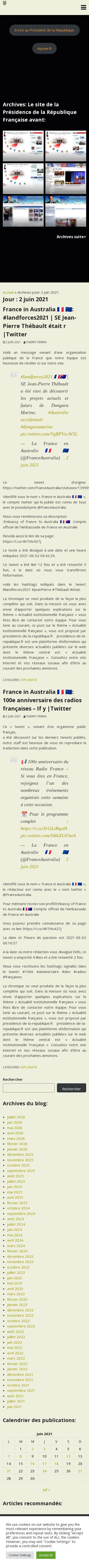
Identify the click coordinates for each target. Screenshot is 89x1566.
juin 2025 (14, 1186)
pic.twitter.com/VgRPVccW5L (49, 433)
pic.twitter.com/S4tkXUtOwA (48, 835)
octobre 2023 (18, 1267)
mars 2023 (16, 1293)
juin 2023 (14, 1277)
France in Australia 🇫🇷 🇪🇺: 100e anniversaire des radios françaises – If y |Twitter (42, 700)
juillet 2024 (16, 1224)
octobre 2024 (18, 1208)
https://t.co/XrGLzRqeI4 (44, 828)
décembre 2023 (20, 1256)
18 (56, 1463)
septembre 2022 (21, 1326)
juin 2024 (14, 1229)
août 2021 (15, 1395)
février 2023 (17, 1299)
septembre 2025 (21, 1170)
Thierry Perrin (36, 342)
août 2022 (15, 1331)
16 (32, 1463)
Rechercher (13, 1079)
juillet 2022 (16, 1336)
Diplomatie (29, 680)
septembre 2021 (21, 1390)
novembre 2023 (20, 1261)
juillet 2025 (16, 1181)
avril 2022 (15, 1353)
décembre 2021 (20, 1374)
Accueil (8, 292)
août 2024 (15, 1218)
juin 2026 (14, 1122)
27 (80, 1471)
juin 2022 (14, 1342)
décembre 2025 (20, 1154)
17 (44, 1463)
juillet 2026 (16, 1117)
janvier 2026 (17, 1149)
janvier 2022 (17, 1368)
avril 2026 (15, 1133)
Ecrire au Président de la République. (44, 30)
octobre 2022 (18, 1320)
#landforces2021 (37, 376)
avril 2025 (15, 1197)
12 (68, 1456)
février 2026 (17, 1143)
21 (9, 1471)
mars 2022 (16, 1358)
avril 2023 (15, 1288)
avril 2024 (15, 1240)
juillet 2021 (16, 1401)
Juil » (46, 1489)
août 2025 (15, 1175)
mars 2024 (16, 1245)
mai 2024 (14, 1235)
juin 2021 (14, 1406)
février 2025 (17, 1202)
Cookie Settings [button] (20, 1555)
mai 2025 (14, 1192)
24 (44, 1471)
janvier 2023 (17, 1304)
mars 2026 (16, 1138)
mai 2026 (14, 1127)
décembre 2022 (20, 1310)
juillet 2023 (16, 1272)
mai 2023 (14, 1283)
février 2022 (17, 1363)
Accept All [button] (46, 1555)
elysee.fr (44, 48)
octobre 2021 (18, 1385)
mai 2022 (14, 1347)
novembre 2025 (20, 1159)
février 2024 (17, 1251)
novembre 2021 (20, 1379)
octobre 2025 (18, 1165)
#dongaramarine (37, 426)
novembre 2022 (20, 1315)
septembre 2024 (21, 1213)
